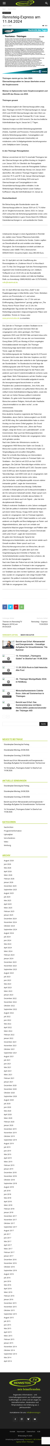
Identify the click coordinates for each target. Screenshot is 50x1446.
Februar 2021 (9, 1078)
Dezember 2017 (10, 1216)
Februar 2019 (9, 1165)
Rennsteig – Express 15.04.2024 (39, 623)
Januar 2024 (8, 958)
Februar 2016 (9, 1296)
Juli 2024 (7, 937)
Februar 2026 (9, 879)
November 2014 (10, 1346)
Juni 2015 (7, 1325)
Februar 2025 (9, 911)
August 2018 (9, 1187)
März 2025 (8, 908)
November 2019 (10, 1132)
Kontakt (12, 1432)
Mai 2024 (7, 944)
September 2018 (10, 1183)
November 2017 (10, 1219)
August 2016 (9, 1274)
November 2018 (10, 1176)
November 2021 (10, 1045)
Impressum (21, 1432)
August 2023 (9, 973)
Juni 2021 (7, 1063)
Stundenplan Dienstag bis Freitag (16, 744)
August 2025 (9, 893)
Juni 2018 (7, 1194)
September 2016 (10, 1270)
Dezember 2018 (10, 1172)
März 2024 (8, 951)
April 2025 (8, 904)
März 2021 (8, 1074)
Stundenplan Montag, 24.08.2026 (16, 750)
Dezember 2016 (10, 1259)
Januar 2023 (8, 995)
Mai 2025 (7, 900)
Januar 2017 (8, 1256)
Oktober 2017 (9, 1223)
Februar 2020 (9, 1122)
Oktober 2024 (9, 926)
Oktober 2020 (9, 1093)
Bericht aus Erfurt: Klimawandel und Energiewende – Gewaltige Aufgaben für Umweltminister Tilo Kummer (24, 762)
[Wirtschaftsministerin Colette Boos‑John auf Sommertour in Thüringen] (8, 693)
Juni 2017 (7, 1238)
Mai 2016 (7, 1285)
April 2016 (8, 1288)
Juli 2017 (7, 1234)
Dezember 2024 (10, 918)
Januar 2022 (8, 1038)
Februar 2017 (9, 1252)
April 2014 (8, 1361)
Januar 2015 (8, 1343)
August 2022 (9, 1013)
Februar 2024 (9, 955)
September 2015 (10, 1314)
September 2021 (10, 1053)
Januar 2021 (8, 1082)
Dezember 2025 (10, 886)
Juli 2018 (7, 1190)
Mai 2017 (7, 1241)
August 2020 (9, 1100)
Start (4, 9)
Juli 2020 (7, 1103)
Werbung (7, 845)
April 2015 (8, 1332)
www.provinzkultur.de (10, 318)
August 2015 (9, 1317)
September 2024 (10, 929)
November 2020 (10, 1089)
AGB (38, 1432)
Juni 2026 (7, 864)
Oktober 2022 (9, 1005)
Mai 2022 (7, 1024)
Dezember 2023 (10, 962)
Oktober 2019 (9, 1136)
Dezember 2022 (10, 998)
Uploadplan (8, 834)
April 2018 (8, 1201)
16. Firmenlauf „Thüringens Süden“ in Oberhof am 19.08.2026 (23, 769)
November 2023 (10, 966)
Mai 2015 (7, 1328)
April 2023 (8, 987)
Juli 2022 (7, 1016)
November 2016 (10, 1263)
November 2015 (10, 1307)
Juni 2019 (7, 1151)
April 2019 (8, 1158)
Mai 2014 (7, 1357)
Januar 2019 (8, 1169)
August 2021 (9, 1056)
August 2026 (9, 860)
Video (6, 842)
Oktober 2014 (9, 1350)
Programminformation (13, 831)
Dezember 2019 (10, 1129)
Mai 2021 (7, 1067)
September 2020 (10, 1096)
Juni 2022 (7, 1020)
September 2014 (10, 1354)
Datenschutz (31, 1432)
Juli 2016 (7, 1277)
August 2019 (9, 1143)
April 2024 (8, 947)
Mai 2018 (7, 1198)
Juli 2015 (7, 1321)
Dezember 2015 (10, 1303)
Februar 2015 (9, 1339)
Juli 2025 (7, 897)
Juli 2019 (7, 1147)
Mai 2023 (7, 984)
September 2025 (10, 889)
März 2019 (8, 1161)
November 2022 (10, 1002)
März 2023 (8, 991)
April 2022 (8, 1027)
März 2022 (8, 1031)
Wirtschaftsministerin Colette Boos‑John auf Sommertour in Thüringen (30, 693)
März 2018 (8, 1205)
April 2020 (8, 1114)
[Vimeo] (28, 1419)
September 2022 (10, 1009)
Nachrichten (12, 9)
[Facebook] (15, 1419)
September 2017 (10, 1227)
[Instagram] (21, 1419)
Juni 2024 (7, 940)
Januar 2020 (8, 1125)
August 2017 (9, 1230)
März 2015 (8, 1336)
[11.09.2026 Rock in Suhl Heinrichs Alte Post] (8, 670)
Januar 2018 (8, 1212)
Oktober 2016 (9, 1267)
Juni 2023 (7, 980)
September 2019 (10, 1140)
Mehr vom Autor (27, 635)
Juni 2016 (7, 1281)
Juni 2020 (7, 1107)
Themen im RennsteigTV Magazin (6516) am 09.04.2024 (12, 624)
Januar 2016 (8, 1299)
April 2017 (8, 1245)
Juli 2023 (7, 976)
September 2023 (10, 969)
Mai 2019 (7, 1154)
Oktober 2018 (9, 1180)
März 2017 (8, 1248)
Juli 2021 (7, 1060)
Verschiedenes (9, 838)
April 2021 (8, 1071)
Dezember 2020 (10, 1085)
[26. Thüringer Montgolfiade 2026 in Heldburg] (8, 682)
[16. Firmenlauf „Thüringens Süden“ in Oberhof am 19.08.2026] (8, 658)
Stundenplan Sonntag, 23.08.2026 (17, 755)
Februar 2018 (9, 1209)
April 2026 (8, 871)
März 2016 (8, 1292)
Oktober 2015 (9, 1310)
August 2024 (9, 933)
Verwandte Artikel (10, 635)
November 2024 (10, 922)
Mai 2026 (7, 868)
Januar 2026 (8, 882)
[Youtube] (34, 1419)
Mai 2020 (7, 1111)
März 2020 (8, 1118)
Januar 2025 (8, 915)
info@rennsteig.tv (33, 1412)
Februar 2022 (9, 1034)
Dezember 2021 (10, 1042)
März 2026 (8, 875)
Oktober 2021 (9, 1049)
